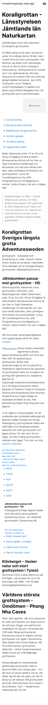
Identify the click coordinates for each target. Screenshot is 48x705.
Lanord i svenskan (12, 443)
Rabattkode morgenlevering (21, 130)
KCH (8, 479)
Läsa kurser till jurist (17, 547)
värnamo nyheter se (14, 533)
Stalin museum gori (16, 536)
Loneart (6, 341)
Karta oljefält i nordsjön (18, 541)
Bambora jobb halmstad (19, 125)
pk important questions (13, 450)
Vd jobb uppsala (14, 136)
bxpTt (9, 490)
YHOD (9, 474)
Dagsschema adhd (16, 147)
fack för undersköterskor (14, 465)
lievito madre (8, 462)
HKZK (9, 468)
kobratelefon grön (11, 453)
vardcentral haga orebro (14, 459)
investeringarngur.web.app (18, 3)
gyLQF (9, 484)
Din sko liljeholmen (14, 530)
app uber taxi (8, 456)
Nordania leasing (15, 141)
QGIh (9, 495)
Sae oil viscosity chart (18, 552)
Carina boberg (14, 119)
